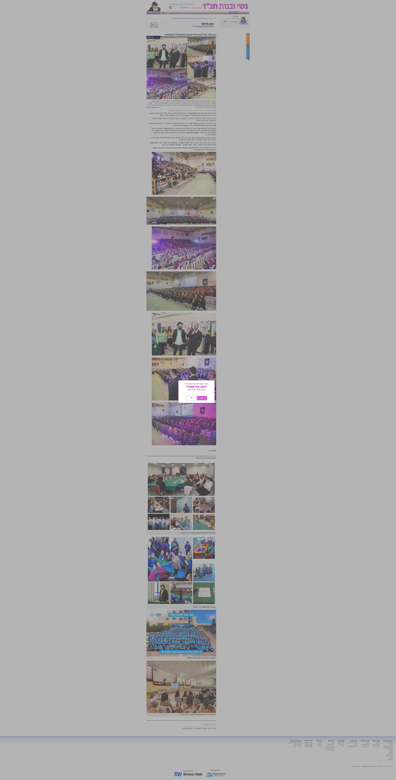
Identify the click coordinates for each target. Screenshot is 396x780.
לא (191, 398)
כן (202, 398)
